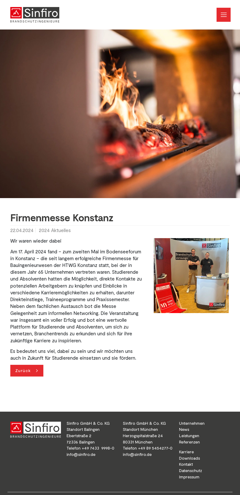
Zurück (23, 370)
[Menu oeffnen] (224, 15)
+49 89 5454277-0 (155, 448)
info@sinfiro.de (81, 454)
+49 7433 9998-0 (98, 448)
